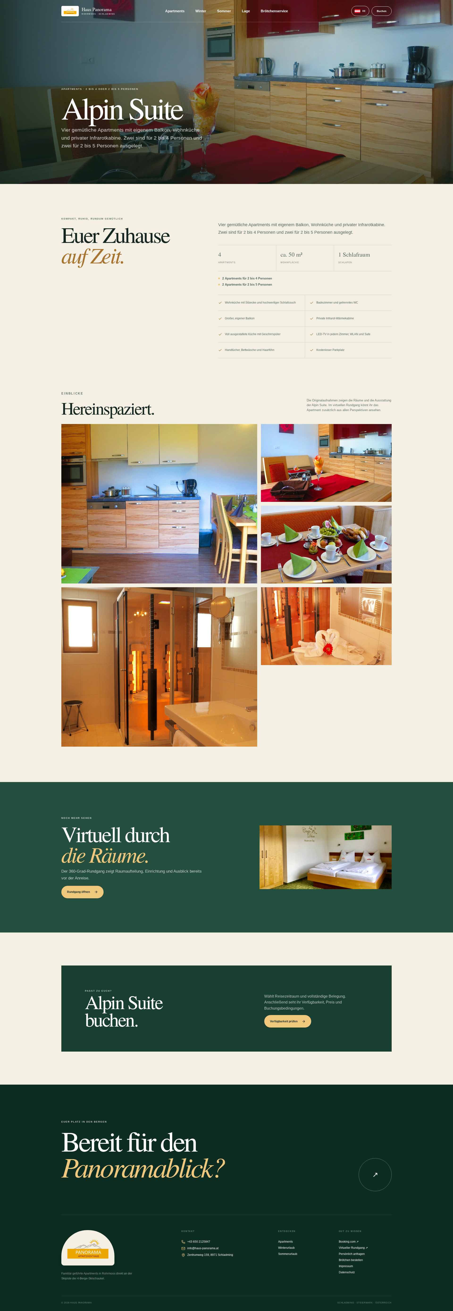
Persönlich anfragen (352, 1254)
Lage (246, 11)
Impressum (346, 1266)
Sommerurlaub (287, 1254)
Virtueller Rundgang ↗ (353, 1247)
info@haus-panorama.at (202, 1248)
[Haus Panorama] (87, 1247)
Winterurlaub (286, 1247)
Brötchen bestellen (351, 1260)
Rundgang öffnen (78, 892)
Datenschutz (347, 1272)
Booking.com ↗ (349, 1241)
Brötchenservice (274, 11)
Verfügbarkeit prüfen (284, 1021)
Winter (200, 11)
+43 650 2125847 (198, 1241)
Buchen (381, 11)
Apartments (175, 11)
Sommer (224, 11)
